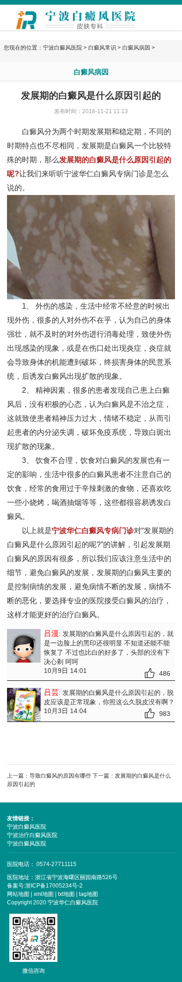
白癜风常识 (102, 47)
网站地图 (18, 894)
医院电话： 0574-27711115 (42, 864)
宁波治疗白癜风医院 (32, 835)
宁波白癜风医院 (62, 47)
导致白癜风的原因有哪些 (60, 776)
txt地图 (66, 894)
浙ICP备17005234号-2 (54, 885)
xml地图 (44, 894)
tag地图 (88, 894)
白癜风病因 (136, 47)
